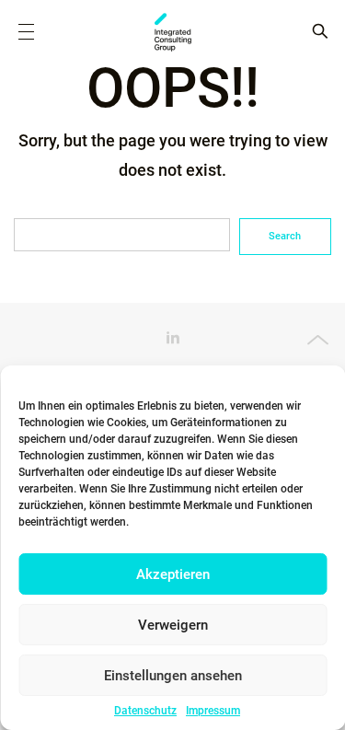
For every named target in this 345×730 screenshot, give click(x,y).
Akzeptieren (173, 574)
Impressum (213, 710)
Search (285, 236)
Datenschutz (145, 710)
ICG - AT (173, 32)
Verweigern (173, 625)
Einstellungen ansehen (173, 675)
